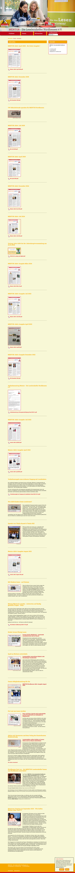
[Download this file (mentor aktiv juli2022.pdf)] (9, 442)
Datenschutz (17, 870)
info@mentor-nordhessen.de (24, 798)
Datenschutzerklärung (60, 867)
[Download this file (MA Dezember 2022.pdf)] (9, 378)
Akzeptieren (62, 869)
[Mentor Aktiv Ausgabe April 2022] (14, 461)
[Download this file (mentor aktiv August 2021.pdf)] (9, 574)
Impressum (10, 870)
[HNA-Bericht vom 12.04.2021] (14, 588)
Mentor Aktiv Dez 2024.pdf (16, 208)
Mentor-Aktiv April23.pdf (16, 347)
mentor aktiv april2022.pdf (16, 471)
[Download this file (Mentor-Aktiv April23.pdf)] (9, 347)
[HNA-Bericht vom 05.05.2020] (14, 743)
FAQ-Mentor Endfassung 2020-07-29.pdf (19, 624)
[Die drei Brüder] (14, 778)
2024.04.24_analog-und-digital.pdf (17, 256)
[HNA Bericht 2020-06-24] (14, 719)
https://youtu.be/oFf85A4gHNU (28, 788)
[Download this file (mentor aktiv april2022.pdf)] (9, 472)
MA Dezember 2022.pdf (15, 378)
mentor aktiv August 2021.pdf (16, 574)
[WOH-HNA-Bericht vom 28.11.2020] (14, 640)
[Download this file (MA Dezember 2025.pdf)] (9, 100)
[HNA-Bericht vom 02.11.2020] (14, 663)
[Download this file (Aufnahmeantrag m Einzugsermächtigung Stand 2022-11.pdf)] (9, 412)
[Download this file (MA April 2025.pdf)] (9, 178)
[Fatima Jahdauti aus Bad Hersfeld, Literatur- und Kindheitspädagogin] (14, 819)
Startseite (10, 38)
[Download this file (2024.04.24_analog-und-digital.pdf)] (9, 256)
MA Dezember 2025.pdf (15, 100)
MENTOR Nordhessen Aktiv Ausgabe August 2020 (34, 684)
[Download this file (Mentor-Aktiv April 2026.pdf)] (9, 69)
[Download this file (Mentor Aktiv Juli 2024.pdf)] (9, 236)
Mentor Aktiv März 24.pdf (16, 286)
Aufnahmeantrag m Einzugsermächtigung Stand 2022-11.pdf (23, 412)
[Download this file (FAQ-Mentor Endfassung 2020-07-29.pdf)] (9, 624)
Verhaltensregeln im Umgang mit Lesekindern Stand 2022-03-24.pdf (25, 494)
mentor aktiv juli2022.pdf (15, 442)
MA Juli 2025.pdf (14, 149)
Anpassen (67, 869)
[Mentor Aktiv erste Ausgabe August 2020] (14, 694)
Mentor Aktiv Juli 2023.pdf (16, 316)
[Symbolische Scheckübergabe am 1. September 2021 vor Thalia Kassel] (14, 534)
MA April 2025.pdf (14, 178)
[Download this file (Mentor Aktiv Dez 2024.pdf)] (9, 209)
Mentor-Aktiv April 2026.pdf (16, 69)
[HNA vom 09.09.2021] (14, 508)
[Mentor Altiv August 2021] (14, 563)
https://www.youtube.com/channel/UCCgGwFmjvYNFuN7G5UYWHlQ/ (31, 791)
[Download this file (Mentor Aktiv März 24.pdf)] (9, 286)
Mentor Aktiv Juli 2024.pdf (16, 236)
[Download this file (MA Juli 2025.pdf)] (9, 149)
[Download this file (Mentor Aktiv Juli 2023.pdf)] (9, 317)
